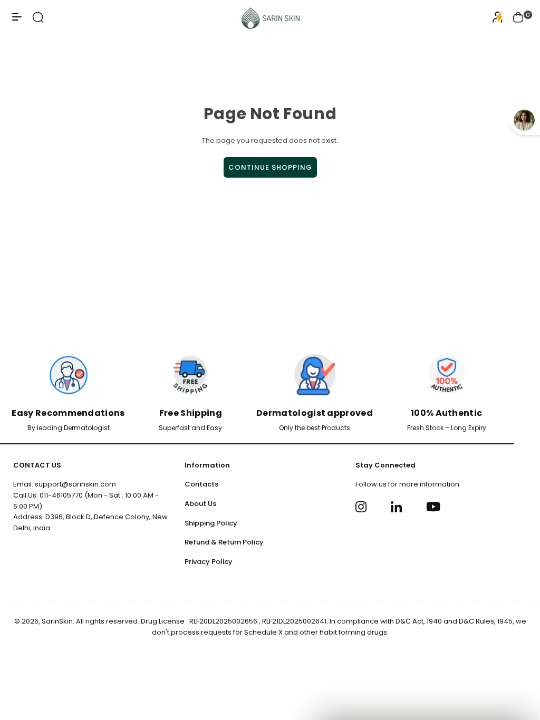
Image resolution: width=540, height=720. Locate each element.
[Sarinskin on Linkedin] (398, 506)
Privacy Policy (209, 562)
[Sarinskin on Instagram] (362, 506)
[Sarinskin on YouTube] (433, 506)
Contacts (201, 484)
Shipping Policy (211, 523)
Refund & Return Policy (224, 542)
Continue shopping (270, 167)
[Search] (38, 21)
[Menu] (17, 21)
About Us (200, 504)
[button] (518, 18)
